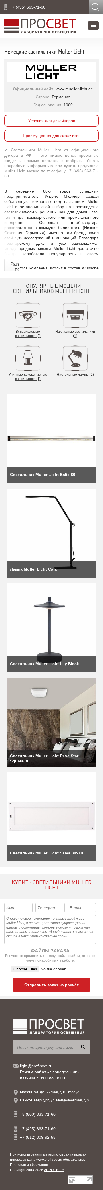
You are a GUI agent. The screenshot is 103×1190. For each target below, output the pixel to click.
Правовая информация (29, 1165)
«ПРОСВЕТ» (54, 1170)
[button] (93, 25)
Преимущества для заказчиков (51, 135)
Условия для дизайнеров (51, 120)
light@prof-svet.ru (36, 1066)
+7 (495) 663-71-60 (27, 7)
